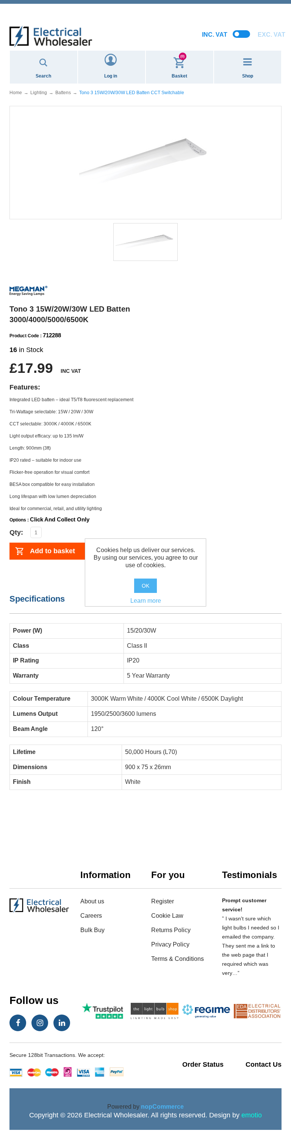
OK (145, 586)
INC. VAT (214, 34)
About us (92, 901)
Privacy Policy (170, 944)
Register (162, 901)
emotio (251, 1115)
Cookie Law (167, 915)
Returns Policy (171, 930)
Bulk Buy (92, 930)
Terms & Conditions (177, 959)
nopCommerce (162, 1106)
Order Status (203, 1064)
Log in (110, 76)
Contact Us (264, 1064)
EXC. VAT (271, 34)
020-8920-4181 (145, 15)
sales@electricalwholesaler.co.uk (146, 6)
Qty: (16, 532)
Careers (91, 915)
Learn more (145, 600)
